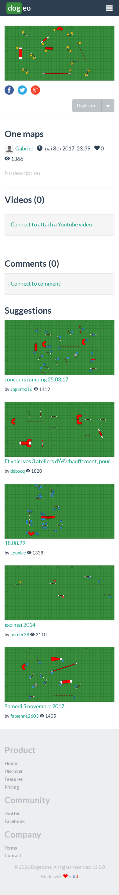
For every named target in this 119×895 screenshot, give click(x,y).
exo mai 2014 (20, 625)
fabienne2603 (24, 716)
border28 (19, 634)
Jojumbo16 (21, 389)
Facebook (15, 821)
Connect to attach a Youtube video (51, 224)
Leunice (18, 552)
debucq (17, 471)
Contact (13, 855)
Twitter (12, 813)
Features (14, 779)
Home (11, 763)
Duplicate (86, 105)
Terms (11, 847)
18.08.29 (15, 543)
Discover (14, 771)
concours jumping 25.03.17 (36, 379)
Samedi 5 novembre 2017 (34, 706)
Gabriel (23, 148)
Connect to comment (35, 283)
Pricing (12, 787)
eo (19, 8)
